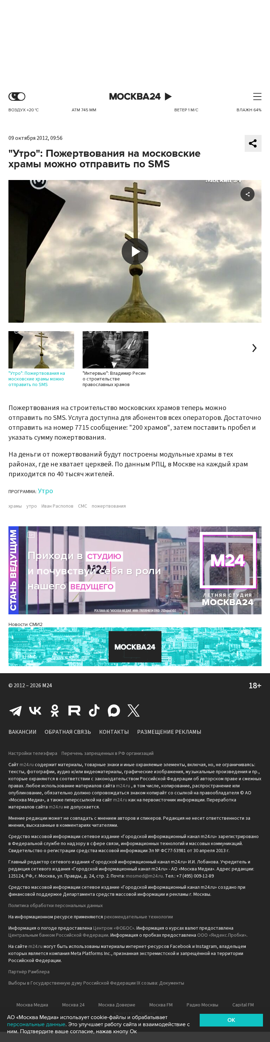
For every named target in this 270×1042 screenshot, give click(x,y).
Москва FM (161, 1005)
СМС (82, 506)
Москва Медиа (32, 1005)
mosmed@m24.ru (144, 876)
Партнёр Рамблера (29, 971)
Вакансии (22, 732)
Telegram (15, 710)
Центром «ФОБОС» (113, 928)
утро (31, 506)
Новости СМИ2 (25, 624)
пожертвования (109, 506)
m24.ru (27, 764)
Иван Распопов (57, 506)
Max (114, 710)
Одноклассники (55, 710)
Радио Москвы (202, 1005)
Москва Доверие (116, 1005)
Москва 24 (135, 97)
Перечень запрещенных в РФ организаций (108, 753)
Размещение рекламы (169, 732)
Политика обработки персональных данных (55, 905)
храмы (15, 506)
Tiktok (94, 710)
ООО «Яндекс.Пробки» (221, 935)
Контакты (114, 732)
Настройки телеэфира (32, 753)
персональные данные (36, 1024)
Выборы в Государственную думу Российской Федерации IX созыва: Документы (96, 983)
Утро (45, 491)
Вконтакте (35, 710)
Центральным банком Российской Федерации (58, 935)
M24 (47, 685)
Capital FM (243, 1005)
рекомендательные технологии (138, 916)
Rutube (75, 710)
